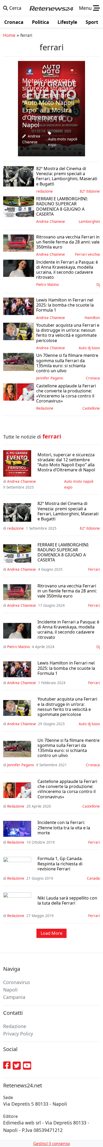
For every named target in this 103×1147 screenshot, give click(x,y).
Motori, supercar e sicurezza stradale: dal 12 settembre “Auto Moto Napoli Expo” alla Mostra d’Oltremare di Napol (66, 462)
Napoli (10, 989)
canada (93, 878)
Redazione (44, 408)
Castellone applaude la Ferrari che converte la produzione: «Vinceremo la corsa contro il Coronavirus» (67, 789)
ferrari (94, 569)
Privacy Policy (18, 1033)
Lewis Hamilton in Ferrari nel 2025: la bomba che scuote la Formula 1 (66, 668)
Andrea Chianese (50, 221)
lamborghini (89, 221)
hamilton (92, 317)
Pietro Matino (47, 284)
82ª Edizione (90, 191)
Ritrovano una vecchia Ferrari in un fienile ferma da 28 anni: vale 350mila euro (67, 591)
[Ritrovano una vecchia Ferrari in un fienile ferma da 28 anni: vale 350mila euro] (18, 242)
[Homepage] (51, 8)
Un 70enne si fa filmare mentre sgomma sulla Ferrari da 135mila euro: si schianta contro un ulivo (69, 748)
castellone (91, 408)
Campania (14, 997)
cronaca (93, 378)
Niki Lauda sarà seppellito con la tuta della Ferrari (67, 901)
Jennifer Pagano (49, 378)
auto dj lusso (89, 348)
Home (9, 35)
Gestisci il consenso (51, 1143)
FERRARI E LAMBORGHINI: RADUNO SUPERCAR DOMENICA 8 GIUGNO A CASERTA (63, 552)
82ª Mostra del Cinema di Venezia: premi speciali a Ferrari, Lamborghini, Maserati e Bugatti (68, 511)
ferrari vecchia (87, 254)
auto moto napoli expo (62, 142)
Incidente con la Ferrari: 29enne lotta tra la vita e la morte (64, 827)
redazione (44, 191)
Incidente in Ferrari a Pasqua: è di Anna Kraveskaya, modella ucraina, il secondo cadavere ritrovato (68, 629)
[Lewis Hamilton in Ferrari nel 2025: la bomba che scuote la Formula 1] (18, 306)
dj (98, 284)
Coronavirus (16, 982)
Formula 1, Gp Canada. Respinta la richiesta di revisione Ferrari (60, 863)
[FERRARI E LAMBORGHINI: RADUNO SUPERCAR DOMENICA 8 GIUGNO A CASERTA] (18, 206)
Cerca (14, 8)
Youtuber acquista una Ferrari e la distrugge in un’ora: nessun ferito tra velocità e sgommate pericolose (67, 707)
